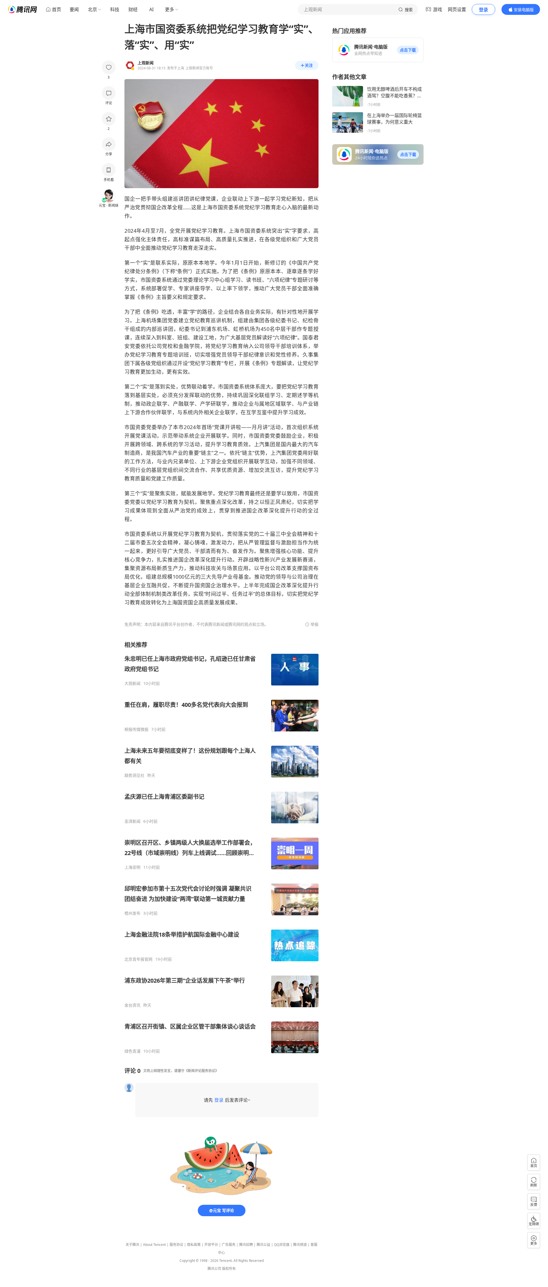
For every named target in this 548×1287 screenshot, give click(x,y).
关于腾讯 (132, 1244)
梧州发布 (132, 913)
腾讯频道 (300, 1244)
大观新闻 (132, 683)
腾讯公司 (214, 1268)
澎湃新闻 (132, 821)
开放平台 (211, 1244)
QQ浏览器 (281, 1244)
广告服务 (228, 1244)
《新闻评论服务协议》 (201, 1070)
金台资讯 (132, 1005)
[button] (408, 50)
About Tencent (154, 1244)
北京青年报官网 (138, 959)
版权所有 (229, 1268)
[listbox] (221, 847)
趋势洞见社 (134, 775)
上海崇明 (132, 867)
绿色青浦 (132, 1051)
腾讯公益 (263, 1244)
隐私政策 (194, 1244)
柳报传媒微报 (136, 729)
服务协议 (176, 1244)
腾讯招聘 (246, 1244)
